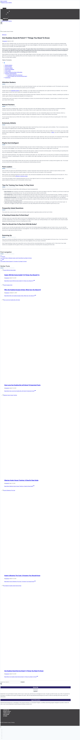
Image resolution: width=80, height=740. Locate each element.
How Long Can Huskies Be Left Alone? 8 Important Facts (22, 385)
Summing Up (7, 77)
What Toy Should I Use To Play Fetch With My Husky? (17, 76)
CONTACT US (6, 709)
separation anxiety (15, 90)
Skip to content (3, 1)
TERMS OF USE (6, 712)
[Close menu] (0, 727)
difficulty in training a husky (22, 176)
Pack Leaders (8, 70)
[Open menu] (1, 23)
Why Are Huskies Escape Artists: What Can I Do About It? (22, 290)
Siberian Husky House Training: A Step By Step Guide (21, 480)
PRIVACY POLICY (7, 711)
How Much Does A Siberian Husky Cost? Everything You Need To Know (16, 257)
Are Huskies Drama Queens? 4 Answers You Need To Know (13, 261)
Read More (18, 280)
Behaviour (4, 34)
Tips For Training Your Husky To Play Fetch (13, 72)
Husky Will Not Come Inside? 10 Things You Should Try (22, 275)
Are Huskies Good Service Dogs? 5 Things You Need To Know (23, 671)
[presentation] (37, 270)
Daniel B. (5, 41)
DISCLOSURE (6, 714)
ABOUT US (5, 18)
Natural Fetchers (8, 66)
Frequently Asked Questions (11, 73)
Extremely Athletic (9, 68)
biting (53, 132)
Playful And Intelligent (9, 69)
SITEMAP (5, 715)
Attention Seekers (8, 65)
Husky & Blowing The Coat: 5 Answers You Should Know (22, 575)
